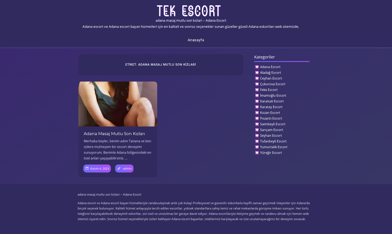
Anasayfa (196, 40)
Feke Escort (269, 89)
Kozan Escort (270, 112)
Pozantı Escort (271, 118)
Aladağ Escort (270, 72)
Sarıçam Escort (271, 130)
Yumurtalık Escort (273, 147)
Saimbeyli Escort (272, 124)
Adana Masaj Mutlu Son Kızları (114, 133)
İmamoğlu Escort (273, 95)
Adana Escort (270, 67)
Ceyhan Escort (271, 78)
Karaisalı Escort (272, 101)
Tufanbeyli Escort (273, 141)
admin (127, 168)
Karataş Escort (271, 107)
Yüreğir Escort (271, 152)
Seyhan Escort (271, 135)
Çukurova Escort (272, 84)
